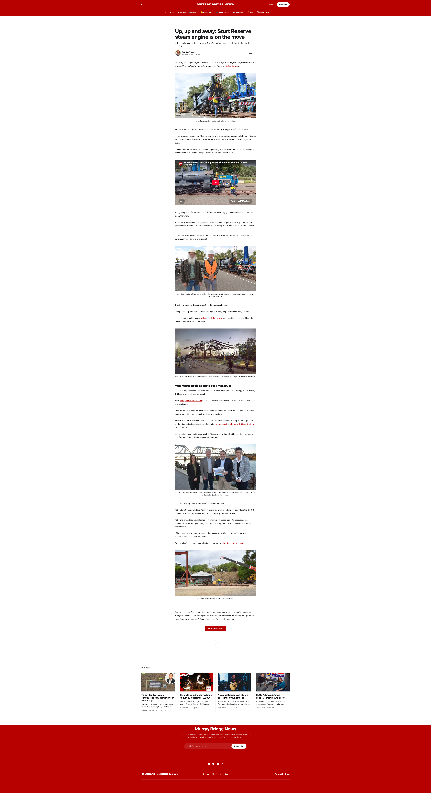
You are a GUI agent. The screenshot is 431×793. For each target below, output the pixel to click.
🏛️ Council (193, 12)
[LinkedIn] (213, 764)
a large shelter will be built (191, 400)
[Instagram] (222, 764)
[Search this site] (142, 4)
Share (251, 53)
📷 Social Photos (222, 12)
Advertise (182, 12)
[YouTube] (218, 764)
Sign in (272, 4)
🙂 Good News (206, 12)
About (172, 12)
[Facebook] (209, 764)
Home (164, 12)
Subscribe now (215, 628)
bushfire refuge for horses (233, 543)
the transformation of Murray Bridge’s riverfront (234, 423)
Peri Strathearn (188, 52)
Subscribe (283, 4)
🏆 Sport (250, 12)
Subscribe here (232, 65)
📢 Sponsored (238, 12)
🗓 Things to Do (263, 12)
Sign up (206, 774)
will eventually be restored (211, 317)
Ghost (287, 774)
